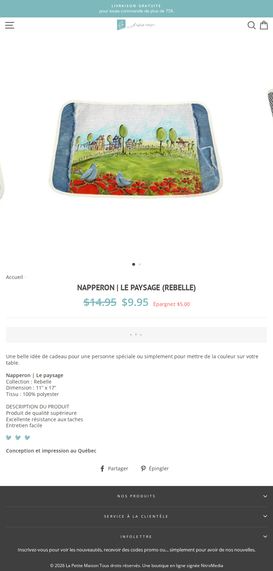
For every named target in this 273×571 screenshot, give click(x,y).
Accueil (14, 277)
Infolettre (136, 536)
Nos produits (136, 495)
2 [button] (140, 265)
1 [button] (134, 264)
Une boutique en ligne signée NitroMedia (182, 565)
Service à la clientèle (136, 516)
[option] (136, 9)
